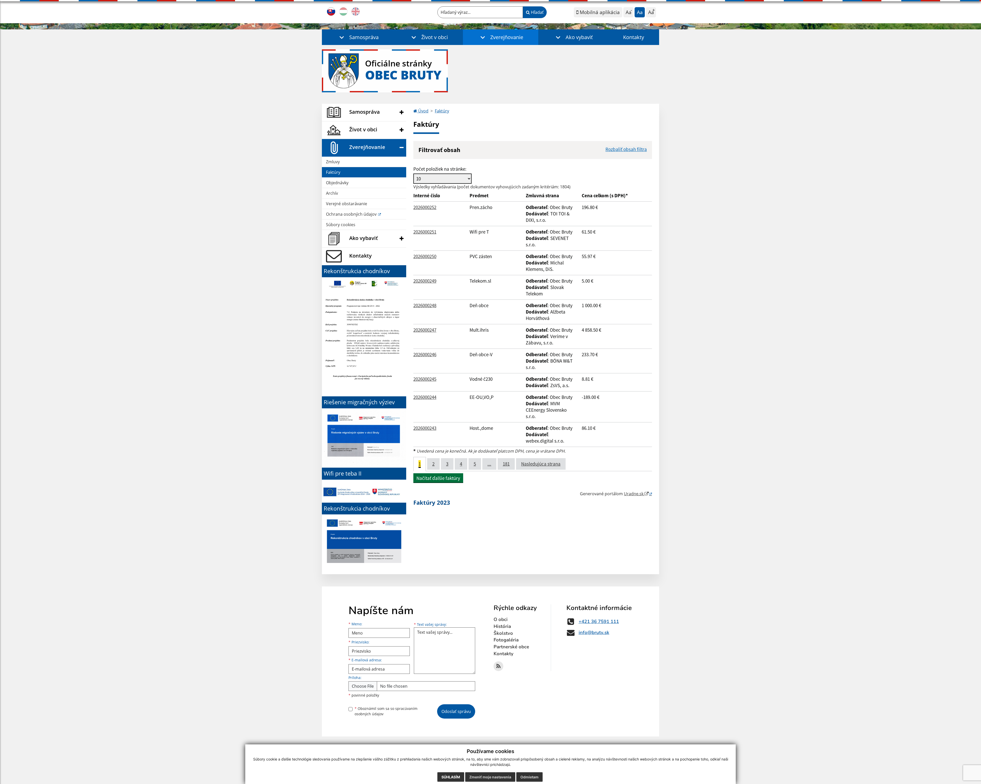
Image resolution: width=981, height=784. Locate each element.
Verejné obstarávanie (346, 203)
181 (506, 464)
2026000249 (424, 281)
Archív (332, 193)
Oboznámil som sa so (386, 711)
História (502, 626)
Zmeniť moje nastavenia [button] (490, 777)
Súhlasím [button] (450, 777)
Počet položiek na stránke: (439, 169)
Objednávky (337, 183)
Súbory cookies (340, 224)
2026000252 (424, 207)
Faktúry (333, 172)
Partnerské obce (511, 647)
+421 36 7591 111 (599, 621)
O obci (501, 619)
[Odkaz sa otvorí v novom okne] (498, 666)
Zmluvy (333, 162)
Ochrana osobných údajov (352, 214)
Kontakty (633, 37)
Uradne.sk (634, 494)
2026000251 (424, 232)
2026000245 (424, 379)
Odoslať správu (456, 711)
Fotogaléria (506, 640)
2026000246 (424, 354)
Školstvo (503, 633)
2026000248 (424, 305)
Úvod (422, 111)
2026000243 (424, 428)
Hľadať (537, 12)
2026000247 (424, 330)
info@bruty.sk (594, 632)
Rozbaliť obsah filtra (626, 149)
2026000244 (424, 397)
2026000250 (424, 256)
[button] (358, 37)
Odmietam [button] (529, 777)
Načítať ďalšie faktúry (438, 478)
